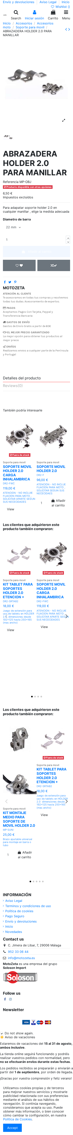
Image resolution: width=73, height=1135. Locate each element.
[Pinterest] (15, 282)
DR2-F (40, 475)
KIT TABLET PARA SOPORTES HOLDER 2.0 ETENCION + (18, 590)
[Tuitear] (9, 282)
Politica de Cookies (17, 1119)
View (10, 509)
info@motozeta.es (21, 958)
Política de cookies (19, 911)
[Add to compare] (53, 265)
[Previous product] (66, 29)
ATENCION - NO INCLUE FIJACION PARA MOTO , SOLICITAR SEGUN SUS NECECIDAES (51, 489)
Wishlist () (62, 7)
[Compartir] (5, 282)
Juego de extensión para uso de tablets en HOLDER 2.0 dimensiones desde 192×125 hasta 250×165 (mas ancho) (18, 616)
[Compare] (58, 454)
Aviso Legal (48, 2)
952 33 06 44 (18, 952)
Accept (12, 1128)
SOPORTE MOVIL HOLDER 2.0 (51, 469)
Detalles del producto (22, 378)
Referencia (10, 182)
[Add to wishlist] (19, 265)
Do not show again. (19, 1033)
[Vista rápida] (20, 460)
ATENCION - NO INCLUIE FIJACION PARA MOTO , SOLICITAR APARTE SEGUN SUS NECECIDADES (19, 497)
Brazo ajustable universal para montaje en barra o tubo (17, 842)
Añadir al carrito (40, 252)
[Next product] (69, 29)
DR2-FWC (9, 483)
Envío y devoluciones (19, 2)
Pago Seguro (14, 916)
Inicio (65, 2)
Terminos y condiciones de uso (28, 906)
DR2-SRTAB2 (10, 601)
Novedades (13, 932)
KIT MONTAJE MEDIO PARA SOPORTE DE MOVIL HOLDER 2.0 (19, 819)
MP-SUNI (8, 829)
